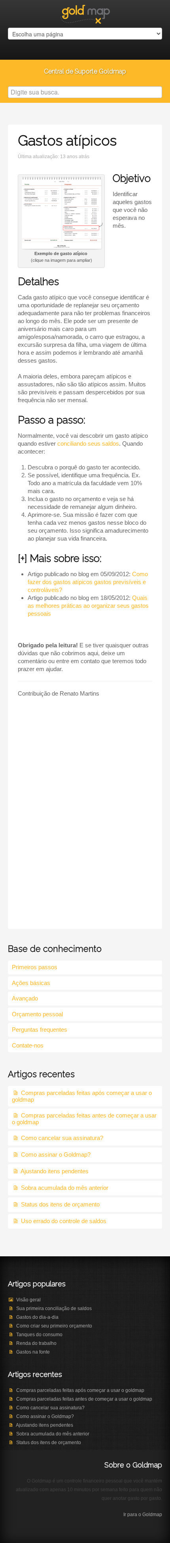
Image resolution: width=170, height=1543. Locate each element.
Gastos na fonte (33, 1352)
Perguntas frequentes (39, 1029)
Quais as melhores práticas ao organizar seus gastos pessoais (88, 605)
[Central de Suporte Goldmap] (85, 13)
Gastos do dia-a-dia (37, 1317)
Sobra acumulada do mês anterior (64, 1187)
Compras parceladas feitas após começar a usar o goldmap (80, 1390)
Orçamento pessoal (37, 1014)
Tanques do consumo (39, 1334)
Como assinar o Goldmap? (56, 1154)
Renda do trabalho (36, 1343)
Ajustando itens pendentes (55, 1171)
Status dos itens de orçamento (60, 1204)
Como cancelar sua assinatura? (62, 1138)
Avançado (25, 998)
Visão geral (28, 1300)
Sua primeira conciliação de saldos (54, 1308)
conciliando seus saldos (88, 443)
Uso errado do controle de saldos (63, 1221)
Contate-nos (27, 1045)
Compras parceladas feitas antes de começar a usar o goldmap (84, 1399)
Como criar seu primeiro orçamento (54, 1326)
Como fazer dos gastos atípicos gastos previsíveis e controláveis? (88, 582)
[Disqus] (85, 820)
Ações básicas (31, 983)
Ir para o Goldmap (142, 1514)
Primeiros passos (34, 967)
